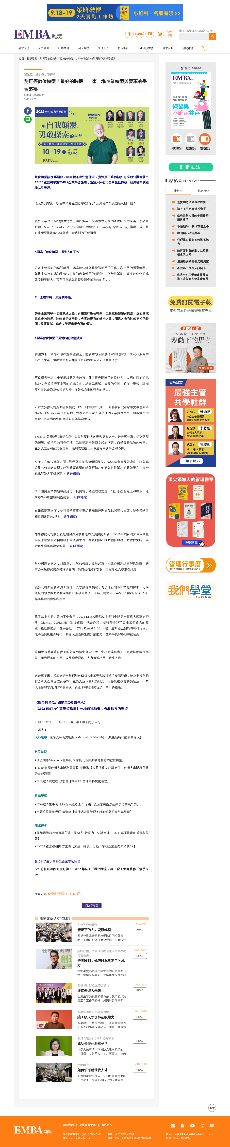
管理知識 (191, 30)
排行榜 (178, 190)
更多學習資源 (87, 1124)
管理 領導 (215, 30)
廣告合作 (106, 1124)
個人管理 (83, 48)
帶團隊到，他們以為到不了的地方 (101, 963)
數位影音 (123, 48)
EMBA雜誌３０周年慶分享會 (95, 1038)
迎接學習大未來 (89, 990)
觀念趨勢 (203, 190)
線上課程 (203, 30)
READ (139, 929)
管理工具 (103, 48)
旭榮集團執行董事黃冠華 (93, 1012)
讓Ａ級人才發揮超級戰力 (95, 1017)
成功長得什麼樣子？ (92, 1043)
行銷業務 (63, 48)
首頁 (21, 58)
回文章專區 (91, 905)
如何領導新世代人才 (92, 1070)
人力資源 (43, 48)
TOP (212, 1108)
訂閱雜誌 (188, 48)
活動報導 (75, 893)
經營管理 (24, 48)
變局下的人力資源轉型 (94, 930)
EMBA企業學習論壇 (55, 893)
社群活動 (168, 48)
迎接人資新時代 (87, 924)
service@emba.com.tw (82, 1138)
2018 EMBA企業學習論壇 (93, 985)
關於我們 (68, 1124)
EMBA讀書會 (146, 48)
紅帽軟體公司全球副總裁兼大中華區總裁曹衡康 (101, 953)
